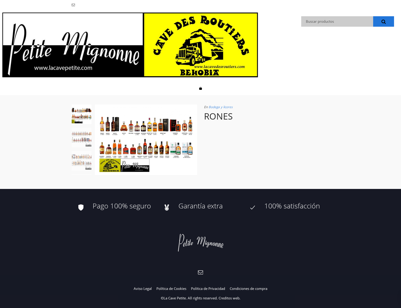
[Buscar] (383, 21)
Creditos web (229, 298)
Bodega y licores (221, 107)
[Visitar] (74, 4)
